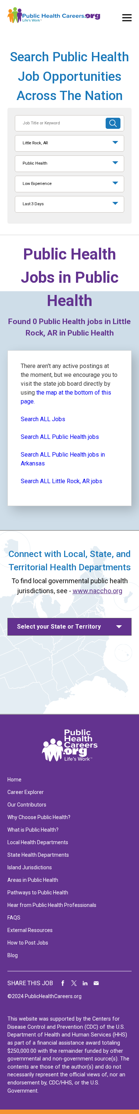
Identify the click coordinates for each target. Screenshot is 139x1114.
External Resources (30, 930)
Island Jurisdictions (29, 867)
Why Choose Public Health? (38, 817)
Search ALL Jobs (43, 419)
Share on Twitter (74, 983)
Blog (12, 955)
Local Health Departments (37, 842)
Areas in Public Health (32, 880)
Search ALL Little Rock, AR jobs (61, 481)
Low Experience (37, 183)
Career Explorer (25, 792)
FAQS (13, 918)
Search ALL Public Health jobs (60, 436)
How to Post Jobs (27, 943)
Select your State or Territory (59, 626)
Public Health (35, 163)
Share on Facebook (63, 983)
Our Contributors (26, 805)
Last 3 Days (33, 204)
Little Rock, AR (35, 143)
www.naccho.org (97, 591)
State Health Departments (38, 855)
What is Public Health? (33, 830)
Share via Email (96, 983)
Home (14, 780)
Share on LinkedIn (85, 983)
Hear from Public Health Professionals (51, 905)
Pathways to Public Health (37, 892)
